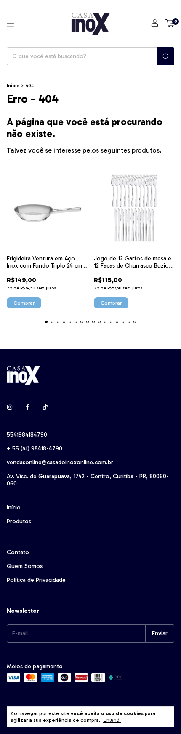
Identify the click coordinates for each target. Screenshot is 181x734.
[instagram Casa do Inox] (10, 407)
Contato (18, 552)
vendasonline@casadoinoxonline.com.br (60, 462)
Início (13, 85)
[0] (169, 24)
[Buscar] (165, 56)
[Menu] (10, 23)
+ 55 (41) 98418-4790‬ (34, 448)
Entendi (112, 720)
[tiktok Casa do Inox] (45, 407)
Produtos (19, 521)
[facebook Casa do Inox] (27, 407)
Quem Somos (25, 566)
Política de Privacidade (36, 580)
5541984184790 (27, 434)
